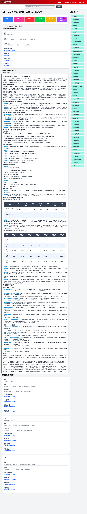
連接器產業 (75, 64)
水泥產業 (74, 16)
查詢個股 (59, 7)
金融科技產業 (75, 143)
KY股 (73, 166)
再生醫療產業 (75, 105)
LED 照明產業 (75, 83)
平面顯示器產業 (76, 54)
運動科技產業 (75, 140)
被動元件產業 (75, 111)
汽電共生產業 (75, 124)
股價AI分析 (8, 18)
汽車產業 (74, 60)
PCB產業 (74, 38)
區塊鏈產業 (75, 150)
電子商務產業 (75, 121)
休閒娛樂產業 (75, 67)
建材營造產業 (75, 19)
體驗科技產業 (75, 146)
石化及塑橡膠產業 (76, 41)
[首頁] (7, 2)
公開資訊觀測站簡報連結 (10, 401)
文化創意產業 (75, 118)
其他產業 (74, 32)
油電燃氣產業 (75, 80)
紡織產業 (74, 44)
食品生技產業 (75, 99)
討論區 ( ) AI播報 (62, 19)
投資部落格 (81, 2)
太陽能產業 (75, 92)
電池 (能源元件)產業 (77, 86)
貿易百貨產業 (75, 35)
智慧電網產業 (75, 127)
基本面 (29, 18)
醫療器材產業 (75, 70)
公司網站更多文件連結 (9, 412)
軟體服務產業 (75, 115)
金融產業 (74, 25)
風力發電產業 (75, 131)
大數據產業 (75, 156)
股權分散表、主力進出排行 (70, 2)
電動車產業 (75, 76)
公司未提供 (6, 55)
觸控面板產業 (75, 102)
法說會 (59, 2)
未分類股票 (75, 162)
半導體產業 (75, 73)
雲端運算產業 (75, 137)
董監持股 (51, 18)
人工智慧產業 (75, 134)
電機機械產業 (75, 48)
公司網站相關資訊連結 (9, 50)
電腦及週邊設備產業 (77, 51)
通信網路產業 (75, 57)
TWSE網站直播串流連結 (9, 407)
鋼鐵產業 (74, 89)
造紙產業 (74, 108)
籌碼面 (18, 18)
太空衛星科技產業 (76, 159)
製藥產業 (74, 95)
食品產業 (74, 29)
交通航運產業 (75, 22)
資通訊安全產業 (76, 153)
